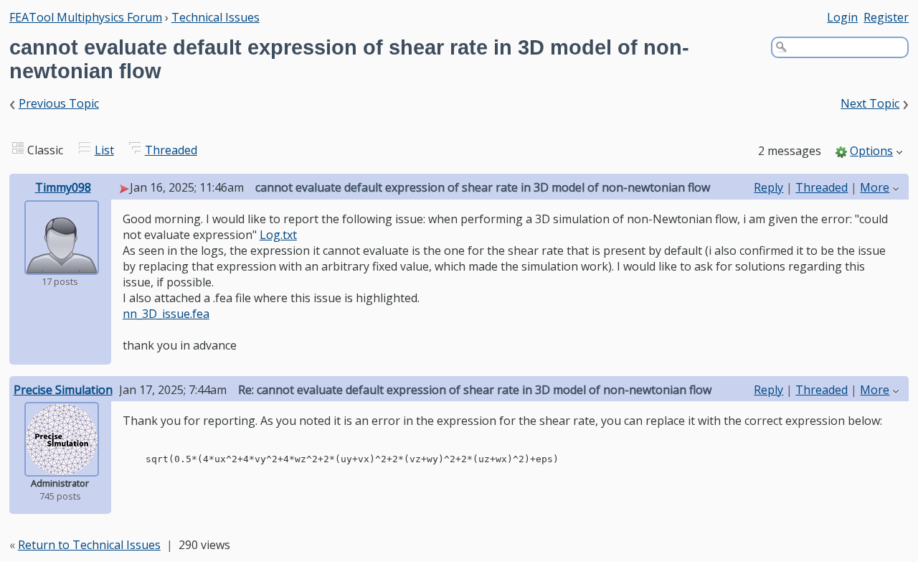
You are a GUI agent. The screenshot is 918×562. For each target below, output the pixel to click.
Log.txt (278, 235)
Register (886, 17)
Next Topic (870, 103)
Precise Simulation (63, 390)
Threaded (171, 150)
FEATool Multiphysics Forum (85, 17)
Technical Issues (215, 17)
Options (871, 151)
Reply (768, 187)
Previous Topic (59, 103)
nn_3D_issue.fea (166, 314)
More (874, 187)
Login (842, 17)
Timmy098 (63, 187)
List (104, 150)
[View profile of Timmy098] (61, 265)
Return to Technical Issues (89, 545)
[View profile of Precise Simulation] (61, 466)
